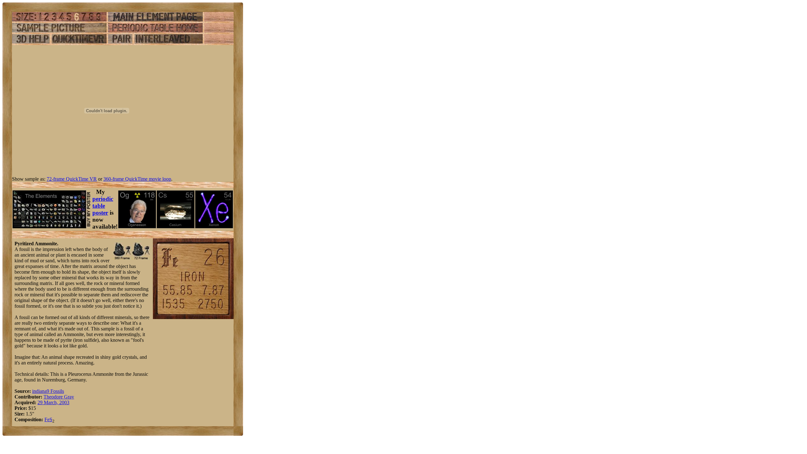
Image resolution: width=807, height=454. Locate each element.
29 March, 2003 (53, 402)
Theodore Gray (59, 396)
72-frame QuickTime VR (72, 179)
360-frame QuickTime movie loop (137, 179)
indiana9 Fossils (48, 391)
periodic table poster (102, 205)
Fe (46, 419)
